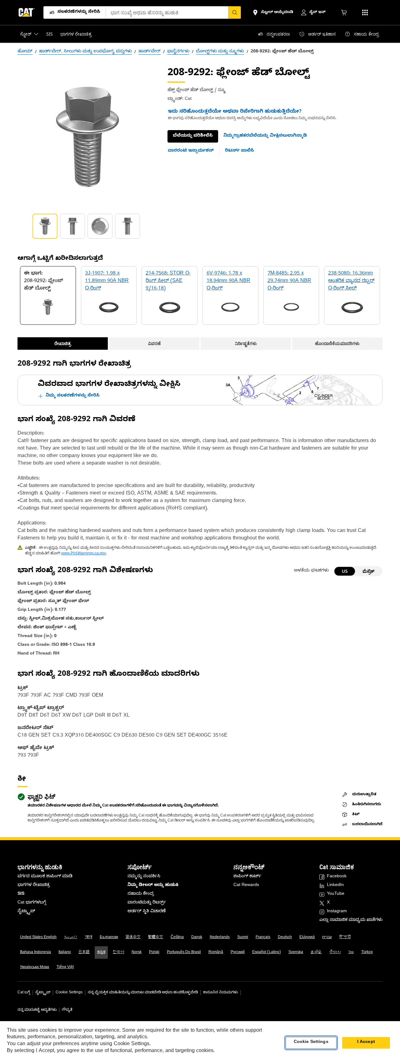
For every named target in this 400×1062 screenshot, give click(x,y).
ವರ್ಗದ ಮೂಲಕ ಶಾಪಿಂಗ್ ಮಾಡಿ (45, 877)
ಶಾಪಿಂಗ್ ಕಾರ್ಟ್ (247, 877)
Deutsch (285, 937)
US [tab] (345, 571)
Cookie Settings (69, 992)
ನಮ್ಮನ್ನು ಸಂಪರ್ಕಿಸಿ (144, 877)
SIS (21, 894)
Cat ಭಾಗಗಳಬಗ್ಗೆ (32, 903)
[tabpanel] (88, 137)
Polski (154, 952)
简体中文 (133, 937)
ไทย (351, 952)
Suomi (242, 937)
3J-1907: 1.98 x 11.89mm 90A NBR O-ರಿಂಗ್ (107, 281)
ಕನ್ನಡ (101, 952)
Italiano (64, 952)
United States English (38, 937)
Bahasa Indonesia (35, 952)
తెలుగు (335, 952)
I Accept (366, 1043)
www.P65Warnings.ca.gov (83, 553)
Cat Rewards (246, 886)
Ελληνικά (307, 937)
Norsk (137, 952)
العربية (70, 937)
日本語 (84, 952)
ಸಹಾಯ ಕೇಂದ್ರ (141, 894)
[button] (265, 136)
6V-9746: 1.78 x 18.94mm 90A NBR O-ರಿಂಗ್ (228, 281)
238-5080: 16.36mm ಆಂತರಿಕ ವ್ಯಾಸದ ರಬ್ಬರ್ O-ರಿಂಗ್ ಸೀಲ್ (351, 281)
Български (109, 937)
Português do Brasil (184, 952)
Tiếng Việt (65, 967)
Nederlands (220, 937)
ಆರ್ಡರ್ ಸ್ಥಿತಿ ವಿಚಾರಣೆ (147, 912)
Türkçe (367, 952)
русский (238, 952)
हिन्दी (345, 937)
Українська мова (34, 967)
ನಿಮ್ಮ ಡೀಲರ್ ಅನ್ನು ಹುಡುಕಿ (153, 886)
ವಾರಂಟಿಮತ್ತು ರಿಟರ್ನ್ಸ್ (147, 903)
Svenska (295, 952)
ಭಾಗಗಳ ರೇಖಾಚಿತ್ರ (34, 886)
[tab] (45, 226)
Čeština (177, 937)
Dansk (196, 937)
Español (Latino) (266, 952)
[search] (234, 12)
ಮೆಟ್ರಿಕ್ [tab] (368, 571)
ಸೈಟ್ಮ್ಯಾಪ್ (26, 912)
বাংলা (88, 937)
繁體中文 (155, 937)
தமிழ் (316, 952)
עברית (327, 937)
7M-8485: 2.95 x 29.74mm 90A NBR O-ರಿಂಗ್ (289, 281)
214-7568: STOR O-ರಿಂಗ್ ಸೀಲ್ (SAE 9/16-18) (168, 281)
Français (263, 937)
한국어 (118, 952)
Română (215, 952)
